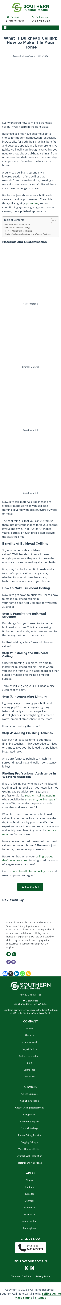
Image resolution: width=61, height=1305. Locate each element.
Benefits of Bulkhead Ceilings (17, 227)
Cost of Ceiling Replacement (29, 1107)
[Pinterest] (31, 1268)
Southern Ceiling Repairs (40, 795)
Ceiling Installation (29, 1100)
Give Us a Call (31, 887)
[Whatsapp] (22, 973)
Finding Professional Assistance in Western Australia (27, 234)
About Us (29, 1035)
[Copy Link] (28, 973)
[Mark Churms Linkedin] (14, 954)
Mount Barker (29, 1221)
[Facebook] (5, 973)
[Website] (8, 962)
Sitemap (40, 1297)
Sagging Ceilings (29, 1142)
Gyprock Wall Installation (29, 1155)
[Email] (13, 962)
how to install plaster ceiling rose (30, 871)
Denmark (29, 1200)
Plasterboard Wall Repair (29, 1162)
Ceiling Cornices (29, 1093)
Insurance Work (29, 1042)
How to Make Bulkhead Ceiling (18, 231)
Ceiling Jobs (29, 1069)
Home (29, 1028)
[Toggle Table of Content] (52, 220)
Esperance (29, 1207)
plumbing (32, 203)
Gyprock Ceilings (29, 1128)
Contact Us (15, 19)
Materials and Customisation (17, 224)
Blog (29, 1062)
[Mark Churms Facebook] (8, 954)
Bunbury (29, 1186)
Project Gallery (29, 1049)
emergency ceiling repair (39, 799)
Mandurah (29, 1214)
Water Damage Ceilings (29, 1148)
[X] (10, 973)
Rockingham (29, 1228)
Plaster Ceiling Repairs (29, 1135)
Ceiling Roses (29, 1114)
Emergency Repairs (29, 1121)
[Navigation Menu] (30, 27)
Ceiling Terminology (29, 1055)
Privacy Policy (43, 1276)
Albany (29, 1180)
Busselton (29, 1193)
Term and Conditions (22, 1276)
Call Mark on (41, 19)
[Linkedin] (16, 973)
